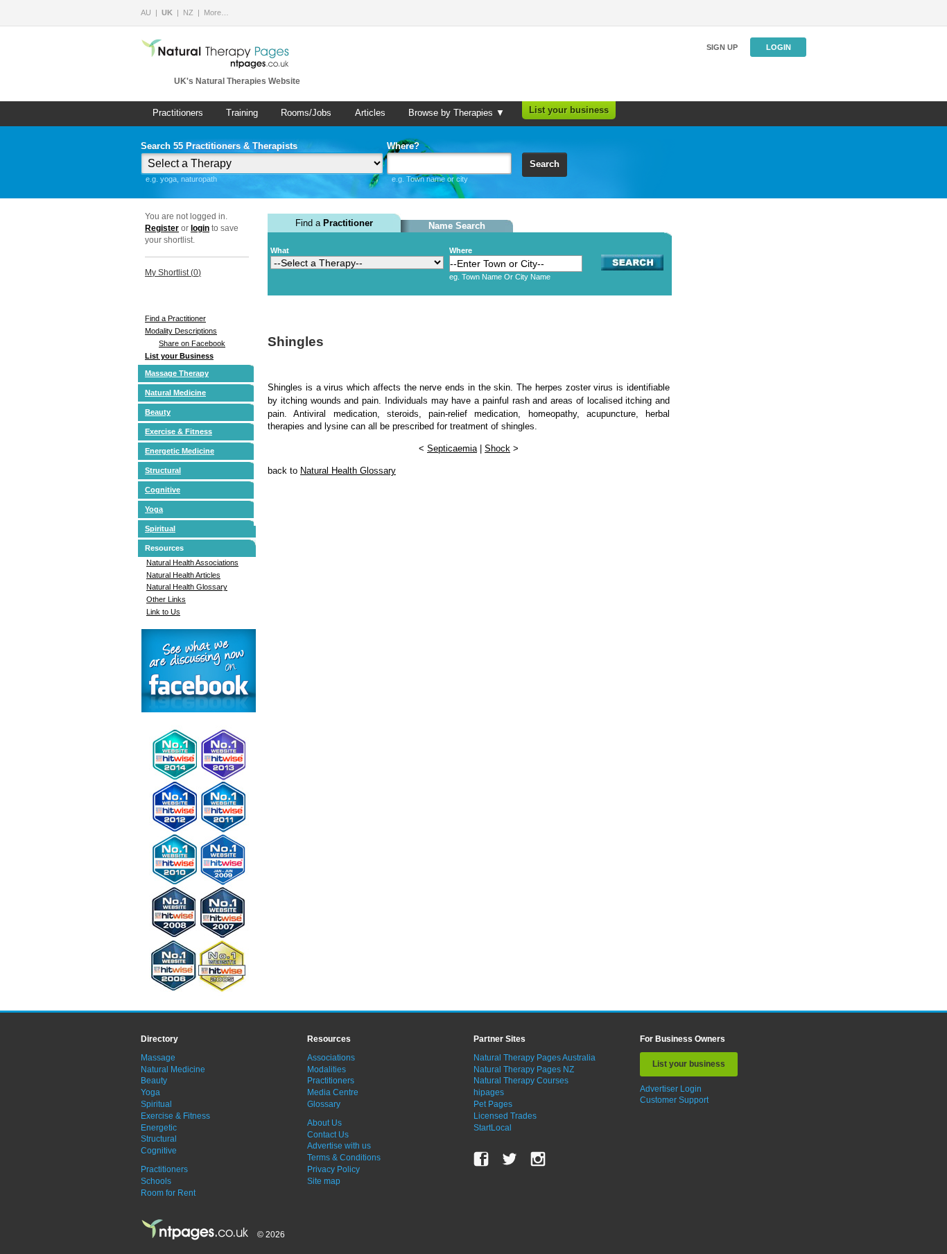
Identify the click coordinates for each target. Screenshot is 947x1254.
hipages (489, 1092)
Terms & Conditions (344, 1157)
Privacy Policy (333, 1169)
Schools (156, 1181)
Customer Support (674, 1100)
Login (778, 47)
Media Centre (332, 1092)
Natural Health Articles (183, 575)
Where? (403, 146)
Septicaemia (452, 448)
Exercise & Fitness (178, 431)
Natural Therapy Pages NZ (524, 1069)
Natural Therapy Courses (521, 1080)
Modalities (326, 1069)
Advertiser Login (671, 1089)
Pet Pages (493, 1104)
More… (216, 12)
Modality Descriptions (181, 331)
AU (146, 12)
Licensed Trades (505, 1116)
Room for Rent (168, 1193)
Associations (331, 1058)
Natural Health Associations (192, 562)
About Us (324, 1123)
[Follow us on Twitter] (509, 1159)
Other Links (166, 599)
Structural (163, 470)
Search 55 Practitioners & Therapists (219, 146)
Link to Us (163, 612)
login (200, 228)
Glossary (323, 1104)
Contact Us (328, 1135)
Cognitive (162, 490)
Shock (497, 448)
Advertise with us (339, 1146)
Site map (323, 1181)
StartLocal (493, 1128)
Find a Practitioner (175, 318)
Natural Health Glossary (186, 587)
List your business (569, 110)
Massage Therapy (177, 373)
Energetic (159, 1128)
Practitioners (178, 113)
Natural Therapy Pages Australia (535, 1058)
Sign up (722, 47)
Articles (370, 113)
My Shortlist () (173, 272)
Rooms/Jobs (306, 113)
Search (544, 164)
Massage (158, 1058)
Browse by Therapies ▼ (456, 113)
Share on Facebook (192, 343)
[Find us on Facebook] (481, 1159)
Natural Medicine (175, 392)
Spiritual (160, 528)
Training (242, 113)
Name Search (456, 226)
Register (162, 228)
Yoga (154, 509)
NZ (188, 12)
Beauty (158, 412)
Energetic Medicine (179, 451)
